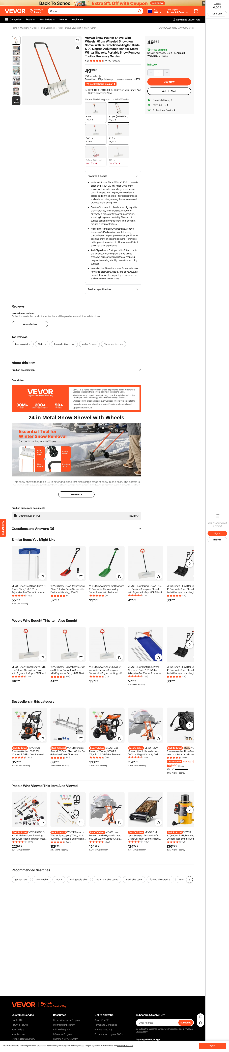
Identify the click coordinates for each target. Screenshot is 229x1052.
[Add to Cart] (42, 576)
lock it (59, 879)
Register (217, 539)
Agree (212, 1045)
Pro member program (64, 1024)
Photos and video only (113, 344)
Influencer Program (62, 1034)
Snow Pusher (90, 28)
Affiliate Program (61, 1029)
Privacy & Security (103, 1029)
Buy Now (169, 81)
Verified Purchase (89, 344)
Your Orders (18, 1029)
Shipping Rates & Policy (23, 1038)
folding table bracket (160, 879)
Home (14, 28)
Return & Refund (20, 1024)
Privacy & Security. (125, 1045)
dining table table (78, 879)
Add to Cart (169, 91)
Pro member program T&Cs (109, 1034)
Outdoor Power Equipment (43, 28)
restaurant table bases (107, 879)
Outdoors (24, 28)
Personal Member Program (66, 1020)
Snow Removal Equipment (70, 28)
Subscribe (185, 1022)
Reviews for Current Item (64, 344)
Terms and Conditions (106, 1024)
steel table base (134, 879)
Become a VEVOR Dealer (65, 1038)
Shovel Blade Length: (96, 99)
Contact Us (17, 1020)
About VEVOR (101, 1020)
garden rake (21, 879)
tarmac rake (42, 879)
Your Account (18, 1034)
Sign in (217, 533)
